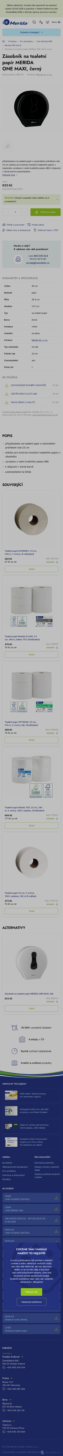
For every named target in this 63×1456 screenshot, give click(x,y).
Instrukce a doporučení (13, 1175)
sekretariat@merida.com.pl (45, 415)
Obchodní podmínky (44, 1162)
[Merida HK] (15, 22)
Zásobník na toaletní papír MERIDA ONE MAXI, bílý (29, 993)
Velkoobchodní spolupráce (15, 1167)
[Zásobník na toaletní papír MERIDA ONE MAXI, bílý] (31, 963)
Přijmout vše (31, 1292)
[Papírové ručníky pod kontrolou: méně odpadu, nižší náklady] (11, 1126)
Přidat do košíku (48, 212)
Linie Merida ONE (44, 41)
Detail (31, 569)
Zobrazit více (8, 175)
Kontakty (6, 1179)
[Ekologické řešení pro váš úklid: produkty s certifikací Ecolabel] (11, 1111)
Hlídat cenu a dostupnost (18, 230)
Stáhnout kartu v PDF (48, 230)
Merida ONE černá (13, 45)
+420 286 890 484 (15, 1389)
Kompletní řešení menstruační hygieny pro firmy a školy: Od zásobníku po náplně (33, 1142)
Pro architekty (26, 41)
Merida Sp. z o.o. (44, 74)
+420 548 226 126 (15, 1410)
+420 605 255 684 (15, 1431)
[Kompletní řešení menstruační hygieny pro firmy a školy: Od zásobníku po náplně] (11, 1142)
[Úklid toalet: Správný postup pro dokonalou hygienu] (11, 1095)
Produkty (12, 41)
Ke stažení (7, 1162)
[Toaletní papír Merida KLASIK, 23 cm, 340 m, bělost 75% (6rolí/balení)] (31, 605)
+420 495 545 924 (15, 1367)
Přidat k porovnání (15, 224)
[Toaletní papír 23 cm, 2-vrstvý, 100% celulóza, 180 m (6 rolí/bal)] (31, 862)
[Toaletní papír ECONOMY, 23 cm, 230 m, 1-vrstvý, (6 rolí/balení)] (31, 520)
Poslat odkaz (38, 224)
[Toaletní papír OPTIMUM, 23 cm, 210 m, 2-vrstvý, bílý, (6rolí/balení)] (31, 691)
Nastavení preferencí (32, 1302)
